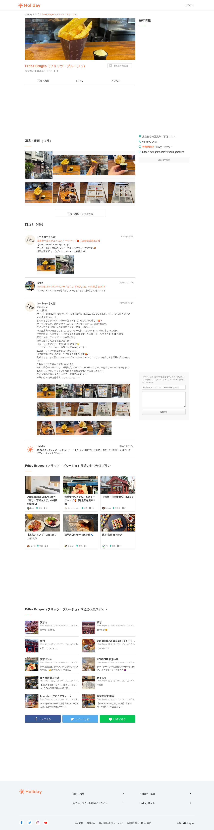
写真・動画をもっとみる (80, 213)
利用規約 (91, 823)
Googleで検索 (163, 159)
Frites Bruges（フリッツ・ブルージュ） (56, 65)
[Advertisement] (80, 111)
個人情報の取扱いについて (111, 823)
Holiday (29, 5)
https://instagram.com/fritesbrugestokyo (163, 151)
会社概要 (79, 823)
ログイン (189, 5)
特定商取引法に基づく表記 (139, 823)
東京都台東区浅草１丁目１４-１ (159, 136)
